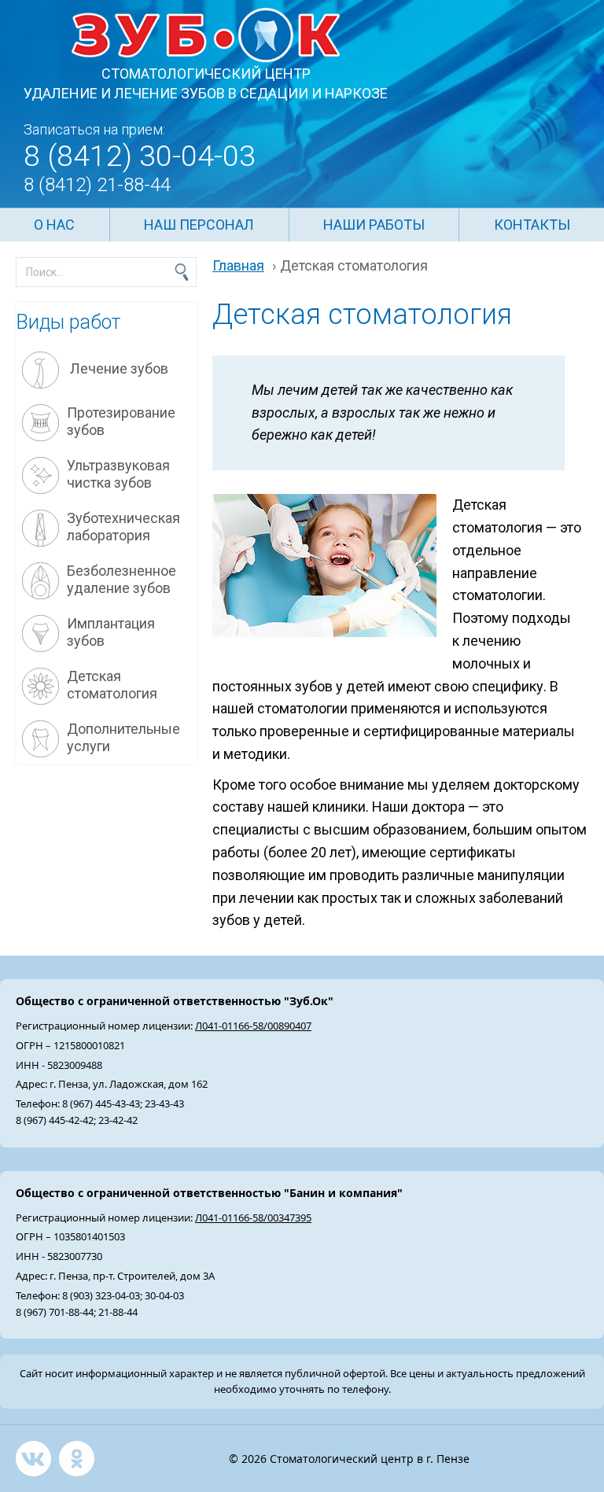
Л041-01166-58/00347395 (253, 1217)
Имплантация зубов (111, 632)
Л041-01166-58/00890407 (253, 1026)
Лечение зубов (117, 368)
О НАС (54, 224)
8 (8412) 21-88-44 (97, 185)
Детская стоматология (112, 685)
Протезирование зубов (121, 421)
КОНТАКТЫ (532, 224)
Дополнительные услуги (123, 737)
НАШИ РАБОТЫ (374, 224)
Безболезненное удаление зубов (121, 579)
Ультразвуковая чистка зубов (118, 474)
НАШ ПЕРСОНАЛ (199, 224)
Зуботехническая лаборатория (123, 526)
